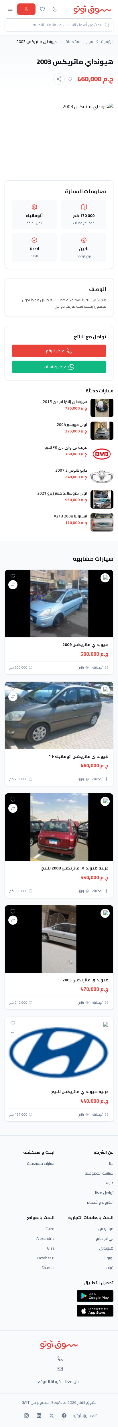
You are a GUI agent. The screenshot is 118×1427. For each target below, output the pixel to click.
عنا (111, 1163)
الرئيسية (107, 41)
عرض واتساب (55, 367)
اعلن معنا (72, 1381)
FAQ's (108, 1183)
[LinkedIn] (39, 1415)
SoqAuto (58, 1402)
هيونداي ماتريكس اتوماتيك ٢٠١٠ (78, 756)
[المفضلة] (42, 9)
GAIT (25, 1402)
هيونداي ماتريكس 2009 (85, 644)
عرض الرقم (55, 351)
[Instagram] (26, 1415)
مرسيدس (105, 1228)
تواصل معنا (104, 1192)
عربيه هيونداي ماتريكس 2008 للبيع (75, 868)
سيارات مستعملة (79, 41)
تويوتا (109, 1258)
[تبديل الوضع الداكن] (55, 9)
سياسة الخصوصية (99, 1173)
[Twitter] (51, 1415)
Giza (50, 1248)
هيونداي (106, 1248)
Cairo (50, 1228)
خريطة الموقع (49, 1381)
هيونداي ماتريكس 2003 (85, 980)
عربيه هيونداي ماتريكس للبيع (80, 1091)
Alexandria (45, 1238)
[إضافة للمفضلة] (70, 79)
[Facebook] (64, 1415)
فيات (109, 1267)
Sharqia (48, 1267)
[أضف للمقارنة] (12, 584)
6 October (45, 1258)
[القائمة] (10, 9)
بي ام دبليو (104, 1238)
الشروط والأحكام (100, 1202)
